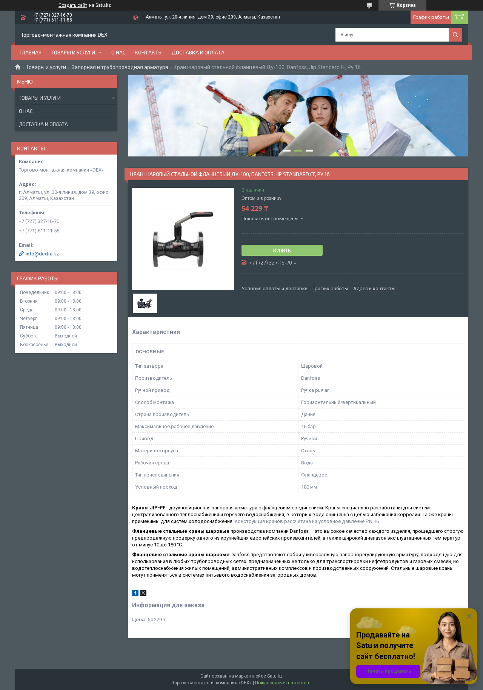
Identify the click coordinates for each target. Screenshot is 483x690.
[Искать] (455, 35)
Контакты (149, 52)
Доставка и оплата (198, 52)
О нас (118, 52)
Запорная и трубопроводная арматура (120, 67)
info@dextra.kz (42, 254)
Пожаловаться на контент (283, 682)
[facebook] (135, 594)
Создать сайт (72, 5)
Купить (282, 251)
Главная (31, 52)
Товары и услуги (73, 52)
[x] (143, 594)
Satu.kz (275, 676)
